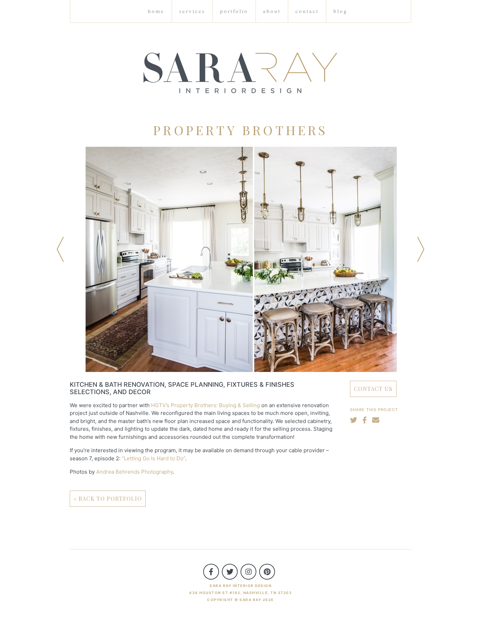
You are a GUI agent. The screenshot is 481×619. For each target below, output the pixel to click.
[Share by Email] (375, 420)
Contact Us (373, 388)
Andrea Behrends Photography (134, 471)
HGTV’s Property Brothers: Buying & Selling (205, 405)
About (272, 10)
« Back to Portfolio (108, 498)
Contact (307, 10)
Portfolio (234, 10)
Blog (340, 10)
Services (192, 10)
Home (156, 10)
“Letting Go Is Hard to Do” (153, 458)
